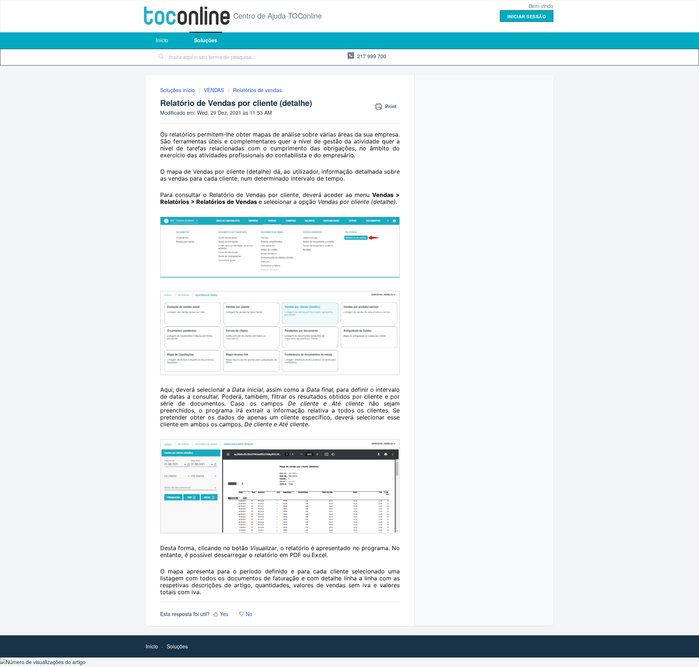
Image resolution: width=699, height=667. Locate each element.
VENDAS (214, 90)
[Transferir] (336, 243)
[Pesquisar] (161, 57)
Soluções (205, 40)
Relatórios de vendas (257, 90)
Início (162, 40)
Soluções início (178, 90)
